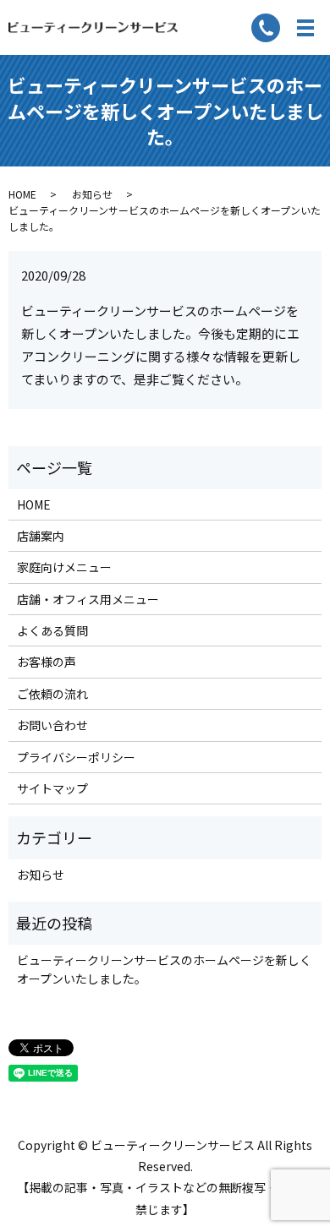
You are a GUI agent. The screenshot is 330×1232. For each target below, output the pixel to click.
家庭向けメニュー (64, 567)
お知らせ (92, 194)
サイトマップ (52, 788)
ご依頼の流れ (52, 693)
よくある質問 (52, 630)
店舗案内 (40, 535)
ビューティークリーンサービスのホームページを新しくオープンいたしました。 (164, 969)
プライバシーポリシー (76, 757)
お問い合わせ (52, 725)
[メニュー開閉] (305, 27)
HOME (22, 194)
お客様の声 (46, 661)
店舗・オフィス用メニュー (88, 599)
